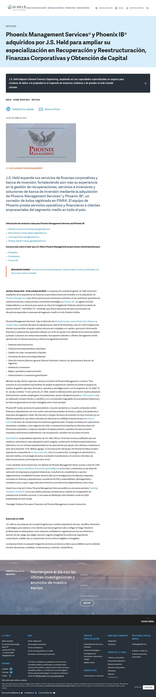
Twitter (5, 676)
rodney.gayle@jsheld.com (34, 241)
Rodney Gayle (14, 241)
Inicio (8, 100)
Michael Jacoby (15, 229)
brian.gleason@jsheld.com (35, 233)
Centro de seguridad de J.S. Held (40, 651)
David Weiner (12, 438)
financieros (40, 469)
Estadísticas (29, 693)
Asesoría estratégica (92, 650)
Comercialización (45, 693)
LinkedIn (5, 669)
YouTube (5, 672)
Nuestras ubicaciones (116, 668)
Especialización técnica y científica (93, 645)
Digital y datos (89, 663)
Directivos (112, 671)
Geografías (112, 641)
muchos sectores (39, 452)
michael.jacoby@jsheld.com (37, 229)
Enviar (87, 603)
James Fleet (75, 321)
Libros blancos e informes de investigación (94, 677)
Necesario (11, 693)
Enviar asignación (34, 641)
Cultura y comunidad (116, 658)
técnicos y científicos (24, 469)
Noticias (36, 100)
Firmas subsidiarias (35, 648)
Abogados (13, 253)
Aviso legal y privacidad (37, 644)
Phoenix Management (16, 298)
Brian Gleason (14, 233)
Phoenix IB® (69, 302)
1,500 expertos (88, 395)
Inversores (13, 260)
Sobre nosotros (21, 100)
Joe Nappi (13, 237)
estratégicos (53, 469)
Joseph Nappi (12, 325)
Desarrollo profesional (116, 661)
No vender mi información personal (41, 654)
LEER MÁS (13, 87)
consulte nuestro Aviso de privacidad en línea (60, 686)
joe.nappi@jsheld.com (29, 237)
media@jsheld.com (139, 644)
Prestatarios (14, 257)
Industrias (112, 644)
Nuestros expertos (115, 664)
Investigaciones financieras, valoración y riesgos (93, 656)
